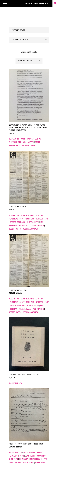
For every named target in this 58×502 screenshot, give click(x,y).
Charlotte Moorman (32, 452)
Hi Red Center (33, 222)
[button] (5, 3)
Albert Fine (14, 215)
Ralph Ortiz (28, 463)
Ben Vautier (14, 139)
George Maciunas (27, 146)
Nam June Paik (15, 463)
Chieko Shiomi (15, 142)
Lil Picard (23, 459)
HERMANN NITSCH (16, 456)
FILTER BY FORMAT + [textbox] (20, 40)
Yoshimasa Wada (30, 229)
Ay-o (37, 215)
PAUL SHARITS (38, 225)
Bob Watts (40, 139)
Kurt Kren (13, 459)
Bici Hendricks (27, 139)
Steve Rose (40, 463)
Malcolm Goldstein (38, 459)
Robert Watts (15, 229)
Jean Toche (30, 456)
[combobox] (29, 30)
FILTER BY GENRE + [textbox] (19, 30)
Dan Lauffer (28, 142)
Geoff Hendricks (26, 219)
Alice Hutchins (27, 215)
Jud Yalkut (42, 456)
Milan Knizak (25, 225)
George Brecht (42, 219)
